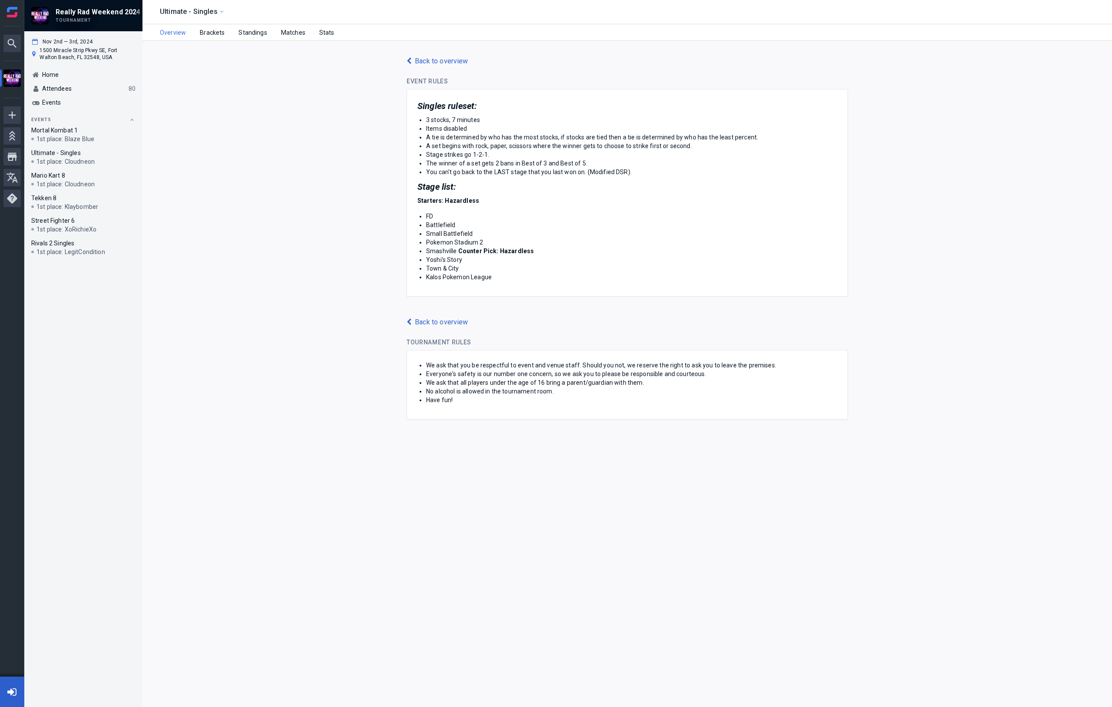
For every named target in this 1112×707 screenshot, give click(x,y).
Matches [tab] (293, 32)
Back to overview (441, 61)
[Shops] (12, 156)
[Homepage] (12, 12)
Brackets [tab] (212, 32)
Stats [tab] (326, 32)
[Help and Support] (12, 198)
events (41, 119)
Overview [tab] (173, 32)
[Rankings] (12, 136)
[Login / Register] (12, 692)
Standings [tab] (252, 32)
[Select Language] (12, 177)
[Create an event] (12, 115)
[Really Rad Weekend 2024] (12, 79)
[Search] (12, 43)
